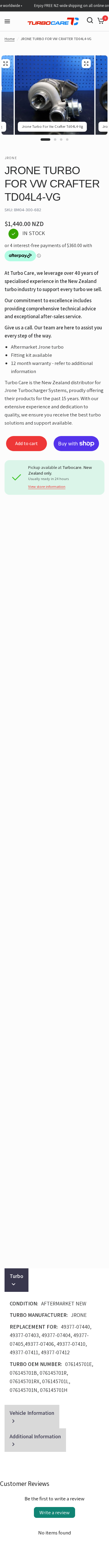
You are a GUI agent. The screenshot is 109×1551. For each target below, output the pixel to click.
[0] (99, 20)
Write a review (54, 1512)
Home (10, 38)
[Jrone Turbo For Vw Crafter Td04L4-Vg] (86, 63)
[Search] (90, 20)
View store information (46, 487)
